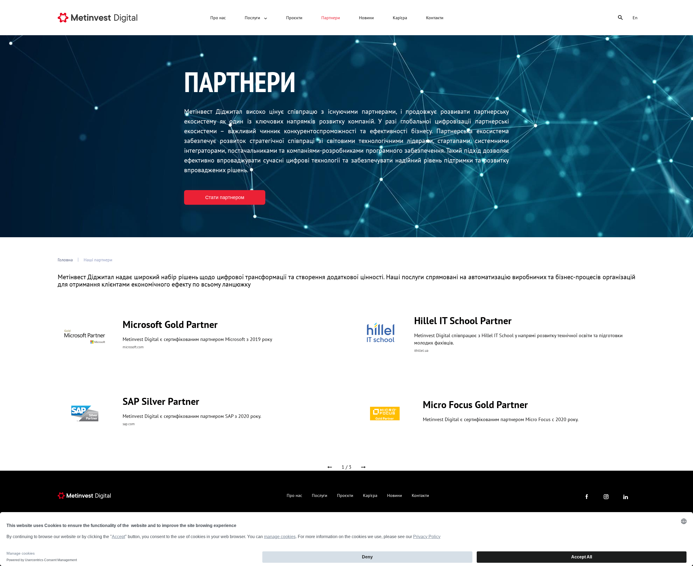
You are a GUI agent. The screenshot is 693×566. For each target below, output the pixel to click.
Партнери (330, 17)
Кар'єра (400, 17)
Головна (65, 259)
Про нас (218, 17)
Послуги (253, 17)
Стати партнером (224, 197)
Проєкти (294, 17)
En (635, 17)
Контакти (434, 17)
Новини (366, 17)
